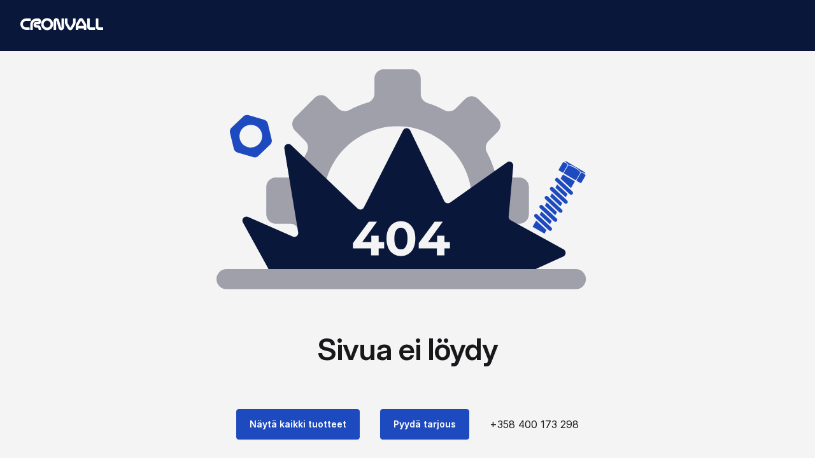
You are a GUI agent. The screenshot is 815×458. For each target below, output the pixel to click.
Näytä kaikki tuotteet (298, 424)
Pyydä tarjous (424, 424)
